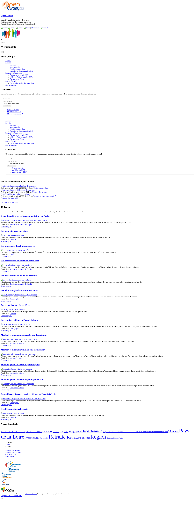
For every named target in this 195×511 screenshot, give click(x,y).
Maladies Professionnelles (127, 432)
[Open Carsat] (12, 11)
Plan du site (9, 456)
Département (92, 431)
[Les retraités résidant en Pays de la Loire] (16, 324)
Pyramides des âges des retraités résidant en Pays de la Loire (28, 394)
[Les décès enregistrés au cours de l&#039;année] (19, 295)
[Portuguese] (35, 28)
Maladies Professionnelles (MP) (21, 77)
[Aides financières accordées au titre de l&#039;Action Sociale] (24, 220)
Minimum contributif (143, 432)
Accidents (3, 432)
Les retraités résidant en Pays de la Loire (19, 320)
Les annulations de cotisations (14, 231)
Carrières (13, 65)
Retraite (8, 63)
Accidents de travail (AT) (19, 75)
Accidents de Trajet (17, 79)
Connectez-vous (11, 85)
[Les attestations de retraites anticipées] (15, 250)
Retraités (74, 437)
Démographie (15, 67)
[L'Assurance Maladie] (13, 471)
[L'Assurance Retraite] (14, 466)
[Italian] (27, 28)
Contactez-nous (10, 454)
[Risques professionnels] (6, 477)
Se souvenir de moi (12, 104)
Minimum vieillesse (160, 432)
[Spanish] (44, 28)
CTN (61, 431)
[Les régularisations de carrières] (13, 310)
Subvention (116, 438)
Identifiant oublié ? (14, 112)
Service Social (10, 81)
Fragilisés (105, 432)
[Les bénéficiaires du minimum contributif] (16, 265)
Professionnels (33, 437)
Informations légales (12, 450)
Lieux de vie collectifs (114, 432)
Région (98, 437)
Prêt (47, 438)
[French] (4, 28)
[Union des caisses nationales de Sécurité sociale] (8, 492)
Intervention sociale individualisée (22, 83)
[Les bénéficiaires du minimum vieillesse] (16, 280)
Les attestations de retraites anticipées (18, 246)
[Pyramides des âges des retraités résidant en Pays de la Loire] (23, 399)
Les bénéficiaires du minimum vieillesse (19, 275)
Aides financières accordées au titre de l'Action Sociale (25, 216)
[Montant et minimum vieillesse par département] (18, 354)
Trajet (121, 438)
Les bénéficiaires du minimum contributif (15, 194)
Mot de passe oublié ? (15, 114)
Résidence (110, 438)
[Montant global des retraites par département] (17, 384)
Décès (66, 432)
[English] (11, 28)
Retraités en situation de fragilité (21, 71)
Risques (86, 437)
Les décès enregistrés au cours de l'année (19, 290)
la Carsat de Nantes (31, 494)
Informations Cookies (13, 452)
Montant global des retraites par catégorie (20, 364)
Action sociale (20, 432)
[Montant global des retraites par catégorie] (16, 369)
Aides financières (31, 432)
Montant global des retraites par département (22, 379)
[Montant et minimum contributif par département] (19, 339)
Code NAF (47, 431)
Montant (173, 431)
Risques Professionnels (13, 73)
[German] (19, 28)
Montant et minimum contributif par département (18, 186)
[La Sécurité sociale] (5, 485)
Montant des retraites (17, 69)
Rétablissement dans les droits (14, 409)
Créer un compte (13, 110)
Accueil (8, 61)
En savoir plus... (6, 227)
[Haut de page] (2, 498)
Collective (56, 432)
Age (25, 432)
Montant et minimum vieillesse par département (18, 190)
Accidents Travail (11, 432)
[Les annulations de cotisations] (12, 235)
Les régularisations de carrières (15, 305)
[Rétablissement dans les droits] (12, 413)
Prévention (43, 438)
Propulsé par (11, 496)
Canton (39, 432)
